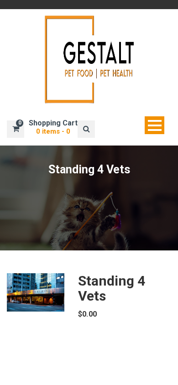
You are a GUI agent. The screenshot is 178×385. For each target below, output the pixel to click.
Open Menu (154, 125)
